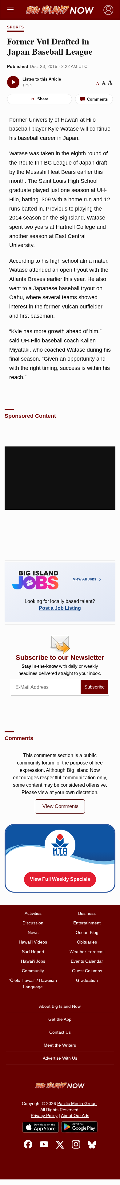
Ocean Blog (87, 932)
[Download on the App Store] (40, 1127)
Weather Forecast (87, 951)
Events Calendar (87, 961)
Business (87, 913)
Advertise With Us (60, 1058)
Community (33, 970)
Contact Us (60, 1032)
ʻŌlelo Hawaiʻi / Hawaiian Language (33, 983)
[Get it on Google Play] (79, 1127)
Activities (33, 913)
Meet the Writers (60, 1045)
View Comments (60, 806)
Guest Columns (87, 970)
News (33, 932)
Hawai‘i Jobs (33, 961)
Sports (15, 27)
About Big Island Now (60, 1006)
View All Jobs (84, 579)
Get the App (59, 1019)
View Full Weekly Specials (60, 879)
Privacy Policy (44, 1115)
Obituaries (87, 942)
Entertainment (87, 922)
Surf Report (33, 951)
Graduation (87, 980)
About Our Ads (75, 1115)
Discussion (32, 922)
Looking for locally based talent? (60, 605)
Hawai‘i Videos (33, 942)
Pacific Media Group (77, 1103)
